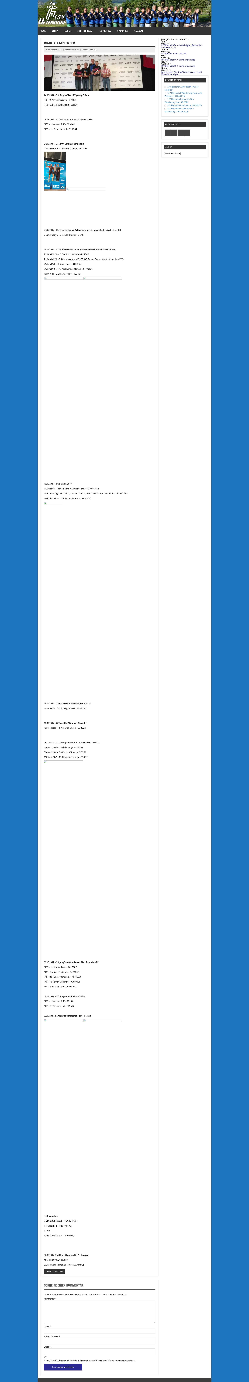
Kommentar (50, 1299)
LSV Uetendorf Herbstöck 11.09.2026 (184, 105)
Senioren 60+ (104, 30)
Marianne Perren (72, 49)
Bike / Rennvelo (84, 30)
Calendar (138, 30)
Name (47, 1327)
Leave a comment (89, 49)
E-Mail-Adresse (52, 1337)
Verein (55, 30)
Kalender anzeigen (169, 74)
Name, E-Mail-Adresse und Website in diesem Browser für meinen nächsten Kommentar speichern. (90, 1361)
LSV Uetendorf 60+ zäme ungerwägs (178, 60)
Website (47, 1347)
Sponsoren (122, 30)
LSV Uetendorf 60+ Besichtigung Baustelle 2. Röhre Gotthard (182, 46)
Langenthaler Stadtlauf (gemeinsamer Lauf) (181, 72)
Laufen (68, 30)
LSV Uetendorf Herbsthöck (173, 53)
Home (43, 30)
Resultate (59, 1271)
